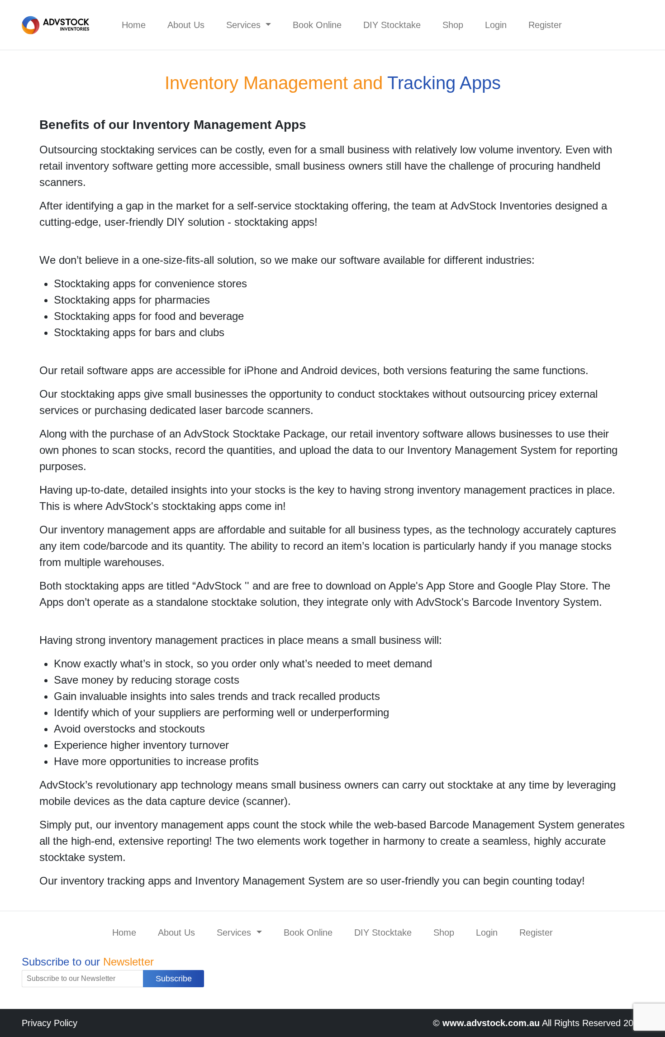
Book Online (317, 25)
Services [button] (244, 25)
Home (134, 25)
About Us (185, 25)
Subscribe (174, 978)
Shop (452, 25)
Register (545, 25)
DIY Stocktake (392, 25)
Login (496, 25)
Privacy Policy (49, 1023)
